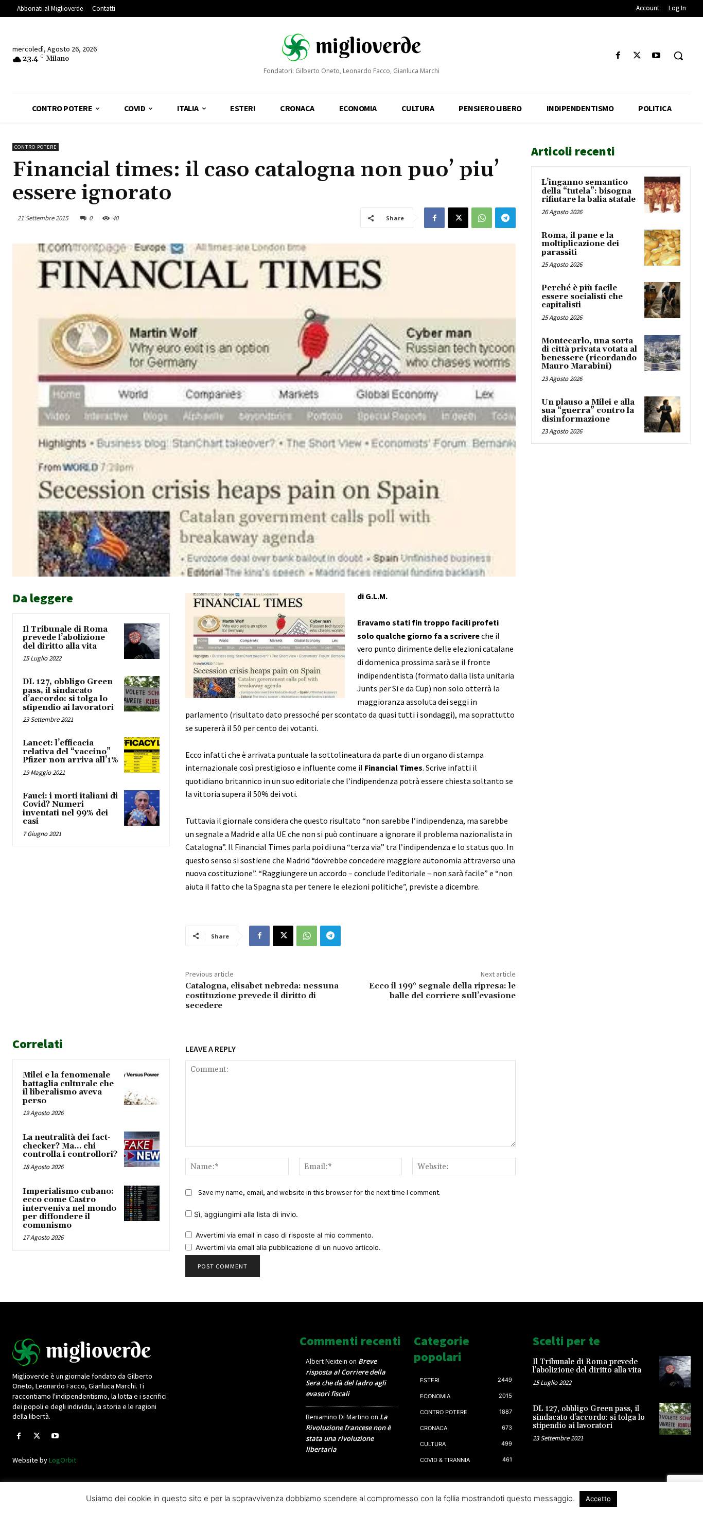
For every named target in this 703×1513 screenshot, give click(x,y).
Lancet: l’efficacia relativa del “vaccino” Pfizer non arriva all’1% (70, 751)
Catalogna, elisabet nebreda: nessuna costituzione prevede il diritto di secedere (262, 996)
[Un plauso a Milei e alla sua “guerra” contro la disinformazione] (662, 414)
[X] (637, 56)
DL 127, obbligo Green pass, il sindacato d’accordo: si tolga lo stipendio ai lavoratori (68, 694)
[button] (678, 55)
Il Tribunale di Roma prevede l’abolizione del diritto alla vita (65, 637)
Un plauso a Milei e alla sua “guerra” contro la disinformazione (588, 410)
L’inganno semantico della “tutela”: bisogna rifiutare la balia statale (588, 191)
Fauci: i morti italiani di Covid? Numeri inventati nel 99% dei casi (70, 809)
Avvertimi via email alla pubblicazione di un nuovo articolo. (288, 1247)
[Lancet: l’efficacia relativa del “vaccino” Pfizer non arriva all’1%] (142, 755)
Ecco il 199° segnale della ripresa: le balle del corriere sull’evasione (442, 991)
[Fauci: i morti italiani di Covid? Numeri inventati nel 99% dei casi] (142, 808)
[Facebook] (618, 56)
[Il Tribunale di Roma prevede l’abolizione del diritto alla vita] (142, 641)
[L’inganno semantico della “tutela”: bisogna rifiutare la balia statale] (662, 195)
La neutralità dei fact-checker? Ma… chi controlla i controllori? (70, 1146)
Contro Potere (35, 147)
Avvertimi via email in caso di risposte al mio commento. (285, 1235)
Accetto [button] (598, 1498)
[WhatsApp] (481, 217)
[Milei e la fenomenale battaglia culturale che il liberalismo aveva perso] (142, 1087)
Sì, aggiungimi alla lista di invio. (245, 1214)
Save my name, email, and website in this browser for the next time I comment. (319, 1192)
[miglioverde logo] (351, 46)
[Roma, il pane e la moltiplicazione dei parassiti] (662, 248)
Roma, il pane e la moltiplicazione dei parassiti (580, 244)
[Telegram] (505, 217)
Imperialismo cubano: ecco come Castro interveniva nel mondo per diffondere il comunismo (69, 1208)
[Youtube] (656, 56)
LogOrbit (62, 1460)
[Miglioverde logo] (91, 1352)
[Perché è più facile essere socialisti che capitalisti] (662, 300)
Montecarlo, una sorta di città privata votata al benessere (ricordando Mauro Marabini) (589, 354)
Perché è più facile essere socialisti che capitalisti (582, 296)
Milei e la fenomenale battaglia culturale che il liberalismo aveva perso (68, 1088)
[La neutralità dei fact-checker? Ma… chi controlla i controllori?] (142, 1149)
